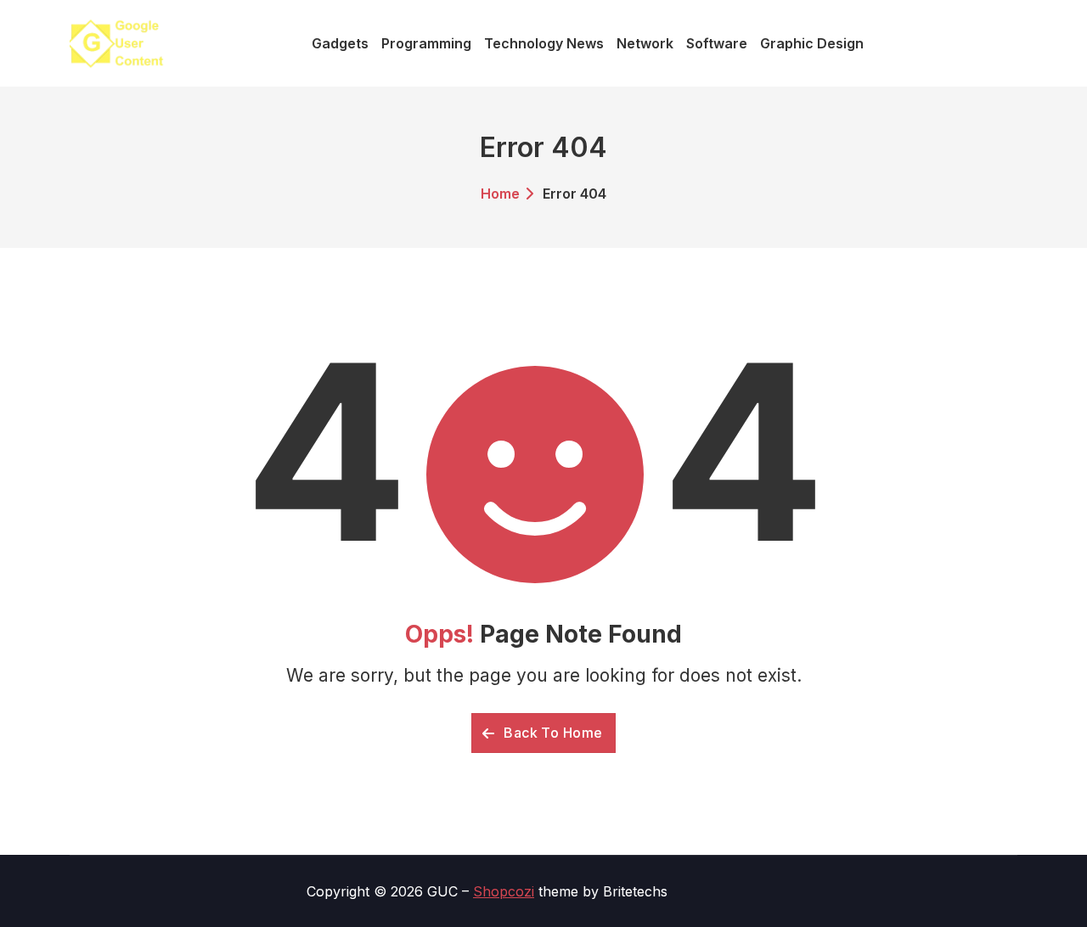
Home (500, 193)
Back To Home (551, 732)
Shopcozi (503, 891)
